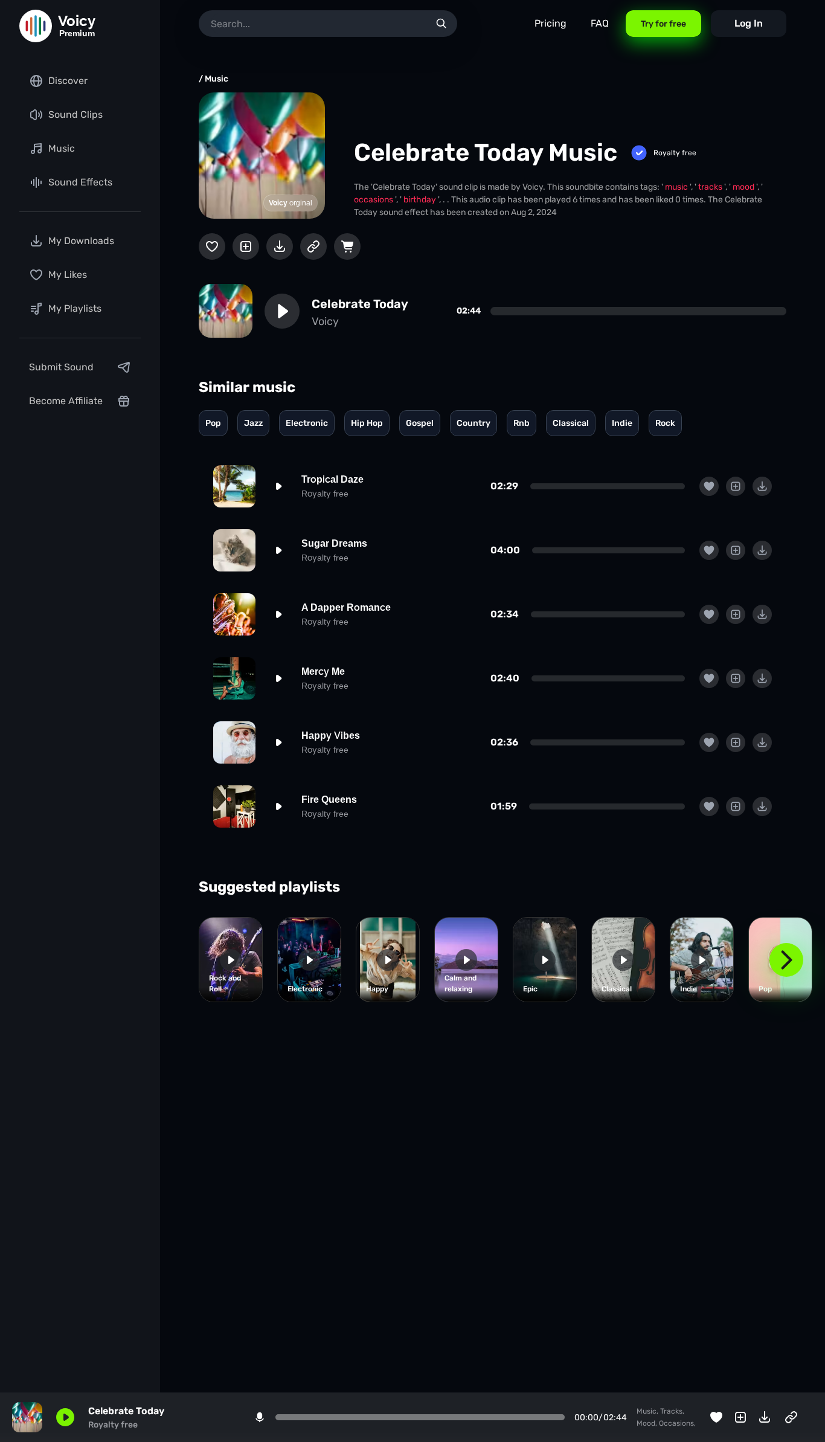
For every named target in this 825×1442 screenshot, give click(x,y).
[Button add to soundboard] (246, 246)
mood (744, 187)
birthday (420, 200)
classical (571, 423)
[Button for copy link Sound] (313, 246)
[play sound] (282, 311)
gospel (420, 423)
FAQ (600, 23)
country (473, 423)
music (677, 187)
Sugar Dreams (334, 543)
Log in (748, 23)
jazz (253, 423)
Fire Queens (329, 799)
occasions (374, 200)
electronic (307, 423)
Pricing (550, 23)
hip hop (367, 423)
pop (213, 423)
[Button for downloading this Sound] (279, 246)
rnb (521, 423)
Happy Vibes (330, 735)
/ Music (213, 79)
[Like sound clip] (212, 246)
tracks (711, 187)
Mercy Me (323, 671)
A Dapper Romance (346, 607)
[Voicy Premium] (35, 26)
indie (622, 423)
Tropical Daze (332, 479)
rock (665, 423)
